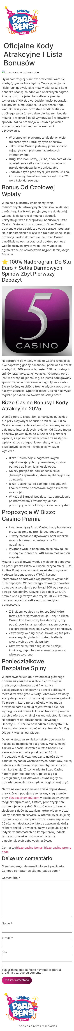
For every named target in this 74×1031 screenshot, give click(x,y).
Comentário (11, 877)
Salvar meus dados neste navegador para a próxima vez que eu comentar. (31, 971)
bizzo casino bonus (29, 847)
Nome (7, 923)
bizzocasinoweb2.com (24, 797)
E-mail (7, 937)
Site (4, 952)
